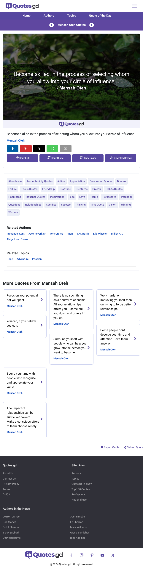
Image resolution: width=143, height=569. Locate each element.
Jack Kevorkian (37, 234)
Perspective (109, 197)
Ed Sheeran (76, 522)
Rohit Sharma (11, 527)
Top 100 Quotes (81, 489)
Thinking (80, 205)
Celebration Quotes (101, 181)
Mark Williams (78, 527)
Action (61, 181)
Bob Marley (9, 522)
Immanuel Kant (16, 234)
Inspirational (57, 197)
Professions (78, 494)
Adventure (22, 259)
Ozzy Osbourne (11, 538)
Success (66, 205)
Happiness (14, 197)
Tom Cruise (56, 234)
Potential (126, 197)
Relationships (33, 205)
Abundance (15, 181)
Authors (49, 15)
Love (82, 197)
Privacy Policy (11, 484)
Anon (70, 234)
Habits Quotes (114, 189)
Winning (126, 205)
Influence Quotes (35, 197)
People (94, 197)
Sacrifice (51, 205)
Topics (71, 15)
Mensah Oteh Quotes (72, 25)
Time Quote (97, 205)
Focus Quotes (29, 189)
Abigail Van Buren (17, 239)
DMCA (6, 494)
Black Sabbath (11, 533)
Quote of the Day (100, 15)
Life (72, 197)
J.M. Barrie (83, 234)
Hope (10, 259)
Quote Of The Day (82, 484)
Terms (6, 489)
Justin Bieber (78, 517)
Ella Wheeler (100, 234)
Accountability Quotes (39, 181)
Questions (14, 205)
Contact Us (9, 479)
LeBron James (11, 517)
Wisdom (13, 212)
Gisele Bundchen (80, 533)
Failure (12, 189)
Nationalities (79, 500)
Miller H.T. (117, 234)
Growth (96, 189)
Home (27, 15)
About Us (8, 473)
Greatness (82, 189)
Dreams (121, 181)
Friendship (48, 189)
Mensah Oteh (16, 140)
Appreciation (77, 181)
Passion (37, 259)
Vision (112, 205)
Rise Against (77, 538)
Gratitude (65, 189)
